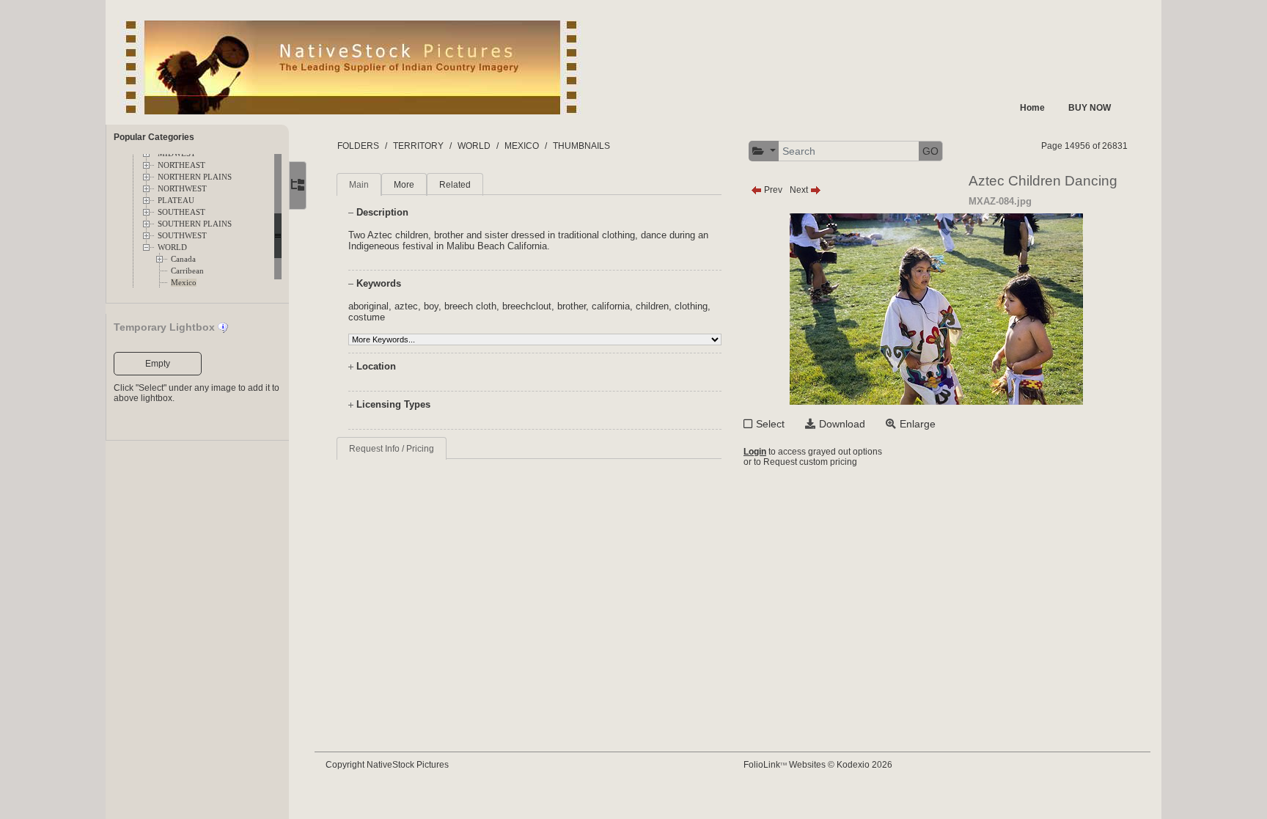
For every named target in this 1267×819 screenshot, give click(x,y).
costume (366, 317)
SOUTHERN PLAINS (195, 224)
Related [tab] (455, 185)
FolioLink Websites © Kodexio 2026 (817, 765)
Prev (772, 190)
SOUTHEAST (181, 212)
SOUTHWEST (182, 236)
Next (800, 190)
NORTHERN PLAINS (195, 177)
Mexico (184, 283)
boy (431, 306)
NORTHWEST (182, 189)
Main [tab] (359, 185)
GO (930, 151)
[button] (764, 151)
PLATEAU (176, 201)
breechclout (526, 306)
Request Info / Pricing (391, 449)
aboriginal (368, 306)
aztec (406, 306)
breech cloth (470, 306)
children (652, 306)
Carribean (187, 271)
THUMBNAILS (581, 146)
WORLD (172, 247)
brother (571, 306)
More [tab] (404, 185)
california (611, 306)
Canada (183, 259)
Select (770, 424)
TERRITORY (418, 146)
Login (754, 452)
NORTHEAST (181, 165)
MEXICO (521, 146)
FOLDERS (358, 146)
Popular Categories (154, 137)
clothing (691, 306)
